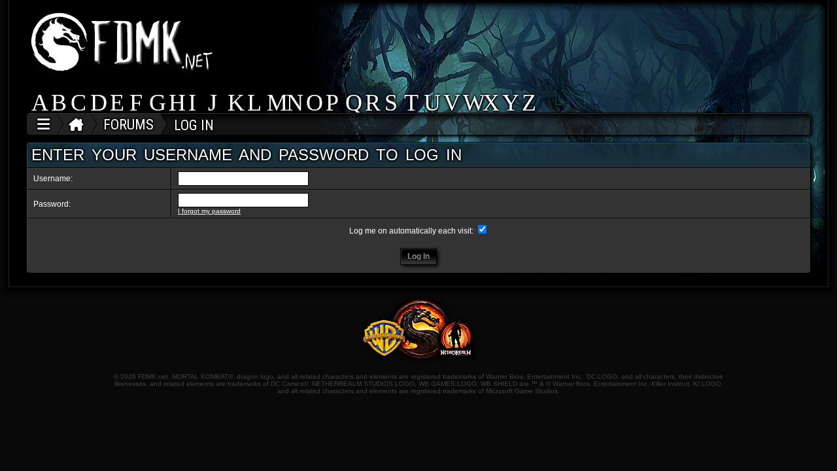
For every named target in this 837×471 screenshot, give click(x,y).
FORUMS (128, 124)
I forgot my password (209, 211)
